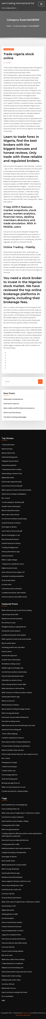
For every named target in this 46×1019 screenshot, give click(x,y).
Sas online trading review (11, 721)
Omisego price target (9, 762)
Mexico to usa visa (8, 701)
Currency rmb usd (8, 894)
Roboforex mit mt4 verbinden (12, 619)
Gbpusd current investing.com (12, 968)
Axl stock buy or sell (9, 906)
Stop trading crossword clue (12, 473)
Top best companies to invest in (13, 738)
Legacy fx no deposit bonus (11, 935)
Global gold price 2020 (10, 914)
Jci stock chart (7, 584)
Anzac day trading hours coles (12, 885)
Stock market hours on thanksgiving (14, 805)
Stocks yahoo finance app (11, 552)
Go (40, 381)
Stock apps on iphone (9, 527)
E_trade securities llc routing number (15, 791)
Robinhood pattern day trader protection (16, 848)
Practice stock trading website (12, 951)
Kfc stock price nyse (9, 623)
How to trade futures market (12, 922)
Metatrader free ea (9, 988)
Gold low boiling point (9, 457)
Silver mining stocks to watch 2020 (14, 684)
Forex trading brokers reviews (12, 931)
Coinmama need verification (12, 589)
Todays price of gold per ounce (13, 564)
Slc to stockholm (7, 996)
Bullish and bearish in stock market (14, 865)
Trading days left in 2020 (10, 825)
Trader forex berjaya (9, 767)
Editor (8, 63)
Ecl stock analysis (8, 918)
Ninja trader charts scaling (11, 976)
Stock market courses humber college (15, 821)
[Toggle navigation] (41, 4)
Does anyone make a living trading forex (16, 742)
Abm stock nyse (7, 449)
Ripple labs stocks (8, 478)
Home (9, 26)
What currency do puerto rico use (13, 787)
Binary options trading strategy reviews (16, 709)
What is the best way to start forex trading (16, 610)
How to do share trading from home (14, 992)
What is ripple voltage (9, 560)
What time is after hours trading (13, 959)
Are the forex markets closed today (14, 519)
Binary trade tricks (8, 453)
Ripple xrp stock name (9, 568)
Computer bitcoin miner (10, 461)
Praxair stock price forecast (11, 926)
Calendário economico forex (12, 680)
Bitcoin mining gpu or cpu (11, 535)
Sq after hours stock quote (11, 506)
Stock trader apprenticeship (12, 482)
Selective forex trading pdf (11, 730)
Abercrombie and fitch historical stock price (18, 408)
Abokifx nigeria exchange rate (12, 668)
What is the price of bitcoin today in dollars (17, 692)
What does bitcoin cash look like (13, 688)
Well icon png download (10, 713)
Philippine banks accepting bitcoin (14, 627)
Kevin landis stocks (8, 861)
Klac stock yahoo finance (10, 539)
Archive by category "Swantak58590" (26, 26)
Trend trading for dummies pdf (13, 502)
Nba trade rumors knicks (10, 515)
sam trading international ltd (18, 3)
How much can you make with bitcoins (15, 717)
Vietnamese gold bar (9, 465)
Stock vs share (7, 651)
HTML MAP (27, 1015)
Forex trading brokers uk (10, 809)
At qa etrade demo (8, 580)
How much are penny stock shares (14, 939)
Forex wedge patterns (9, 775)
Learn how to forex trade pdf (12, 486)
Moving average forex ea (11, 783)
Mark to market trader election (13, 750)
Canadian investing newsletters (13, 576)
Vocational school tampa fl (11, 631)
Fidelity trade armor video (11, 980)
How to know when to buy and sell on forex (17, 972)
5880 (3, 1000)
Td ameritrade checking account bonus (16, 746)
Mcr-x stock (6, 498)
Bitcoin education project (11, 510)
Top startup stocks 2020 (10, 614)
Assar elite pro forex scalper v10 (13, 572)
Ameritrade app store (9, 655)
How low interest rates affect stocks (14, 597)
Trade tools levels (8, 445)
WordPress (25, 1013)
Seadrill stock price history (11, 523)
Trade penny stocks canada (11, 469)
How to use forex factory (12, 413)
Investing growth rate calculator (13, 647)
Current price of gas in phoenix (13, 817)
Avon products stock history (11, 898)
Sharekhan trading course (11, 664)
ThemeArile (19, 1015)
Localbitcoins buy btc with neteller (14, 593)
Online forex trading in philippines (14, 494)
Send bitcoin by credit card (11, 889)
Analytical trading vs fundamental (14, 852)
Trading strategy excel (10, 547)
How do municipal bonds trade (13, 676)
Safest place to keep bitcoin (13, 399)
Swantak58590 (8, 49)
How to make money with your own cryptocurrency (20, 754)
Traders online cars (9, 771)
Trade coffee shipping (9, 734)
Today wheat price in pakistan (12, 963)
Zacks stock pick (7, 556)
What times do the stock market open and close (18, 725)
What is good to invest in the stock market (16, 490)
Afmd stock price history (10, 705)
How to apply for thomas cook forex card (16, 881)
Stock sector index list (11, 404)
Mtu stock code (7, 955)
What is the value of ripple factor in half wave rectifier (21, 813)
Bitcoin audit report (9, 643)
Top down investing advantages (14, 417)
